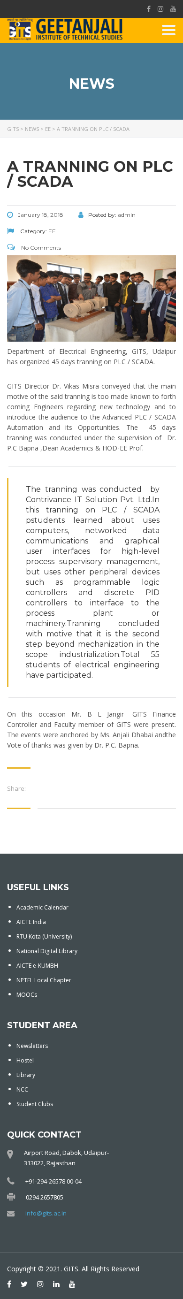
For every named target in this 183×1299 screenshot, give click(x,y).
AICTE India (31, 922)
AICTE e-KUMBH (37, 966)
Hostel (25, 1060)
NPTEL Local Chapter (43, 980)
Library (25, 1075)
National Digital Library (46, 951)
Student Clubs (34, 1104)
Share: (16, 788)
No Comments (40, 247)
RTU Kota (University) (44, 936)
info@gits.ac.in (46, 1213)
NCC (22, 1089)
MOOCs (26, 995)
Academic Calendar (42, 907)
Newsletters (32, 1046)
